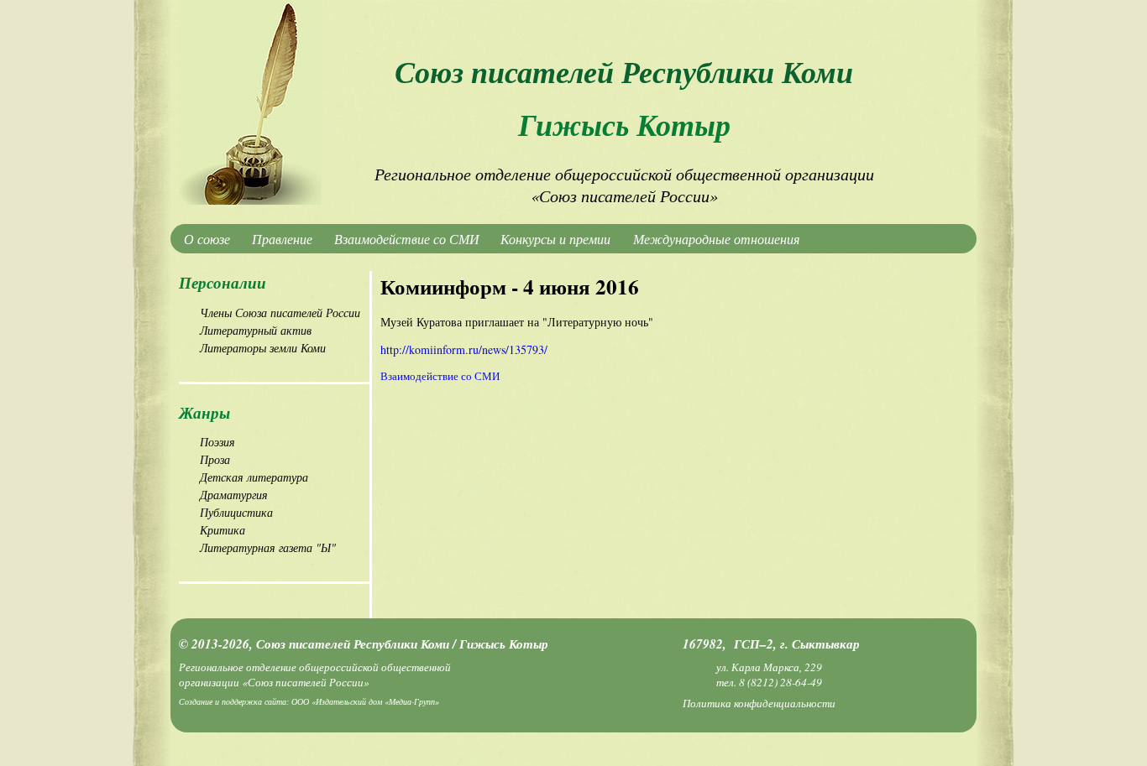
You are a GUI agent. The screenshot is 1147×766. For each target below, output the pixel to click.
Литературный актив (256, 330)
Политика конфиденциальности (759, 703)
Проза (215, 459)
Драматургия (234, 495)
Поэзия (217, 442)
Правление (282, 239)
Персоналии (222, 282)
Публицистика (236, 512)
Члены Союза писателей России (280, 312)
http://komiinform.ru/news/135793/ (463, 349)
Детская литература (254, 477)
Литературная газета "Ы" (268, 547)
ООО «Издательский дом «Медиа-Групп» (365, 701)
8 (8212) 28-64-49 (780, 682)
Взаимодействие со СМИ (406, 239)
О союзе (207, 239)
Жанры (204, 412)
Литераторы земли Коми (263, 348)
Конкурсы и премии (555, 239)
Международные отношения (716, 239)
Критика (222, 530)
